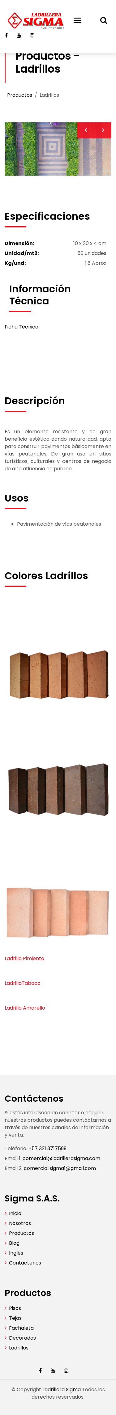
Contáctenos (25, 1262)
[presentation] (85, 130)
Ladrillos (18, 1347)
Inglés (16, 1252)
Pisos (15, 1308)
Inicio (15, 1213)
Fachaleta (21, 1328)
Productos (19, 95)
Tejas (15, 1318)
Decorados (22, 1337)
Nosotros (20, 1223)
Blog (14, 1243)
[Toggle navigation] (77, 20)
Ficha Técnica (21, 326)
